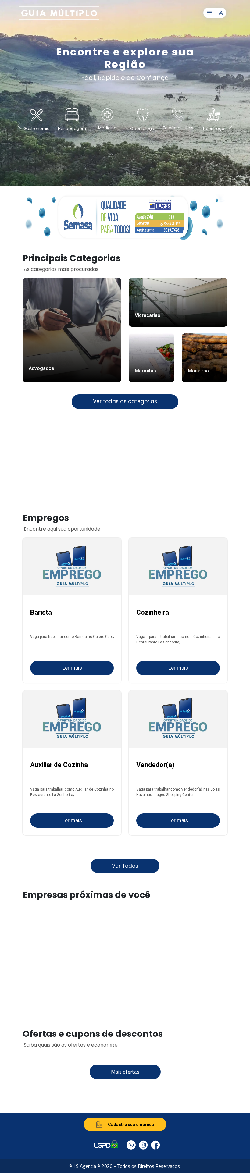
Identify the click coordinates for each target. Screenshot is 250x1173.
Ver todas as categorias (125, 401)
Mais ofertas (125, 1072)
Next (239, 125)
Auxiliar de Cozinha (59, 765)
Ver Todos (125, 865)
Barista (41, 612)
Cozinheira (152, 612)
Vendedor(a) (155, 765)
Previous (11, 125)
